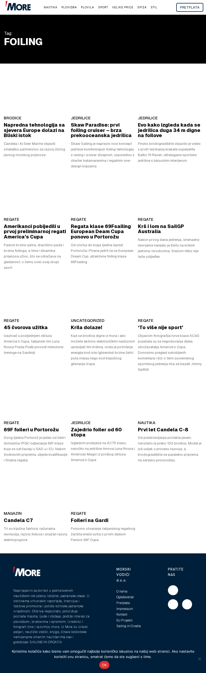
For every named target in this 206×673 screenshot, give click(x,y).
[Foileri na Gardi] (103, 488)
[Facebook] (173, 590)
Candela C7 (18, 520)
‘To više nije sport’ (160, 327)
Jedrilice (81, 117)
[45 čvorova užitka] (36, 295)
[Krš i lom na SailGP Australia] (170, 194)
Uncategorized (87, 320)
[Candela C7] (36, 488)
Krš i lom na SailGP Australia (161, 229)
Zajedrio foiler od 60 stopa (96, 432)
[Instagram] (173, 604)
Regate (11, 219)
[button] (166, 7)
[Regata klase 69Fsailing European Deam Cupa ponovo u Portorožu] (103, 194)
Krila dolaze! (86, 327)
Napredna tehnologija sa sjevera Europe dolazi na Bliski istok (34, 130)
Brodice (12, 117)
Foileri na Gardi (89, 520)
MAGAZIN (13, 513)
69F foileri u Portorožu (31, 429)
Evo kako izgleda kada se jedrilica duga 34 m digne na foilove (169, 130)
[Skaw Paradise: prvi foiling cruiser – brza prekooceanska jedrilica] (103, 92)
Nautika (146, 422)
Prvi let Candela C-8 (163, 429)
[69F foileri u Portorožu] (36, 397)
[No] (199, 658)
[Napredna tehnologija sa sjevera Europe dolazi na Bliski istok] (36, 92)
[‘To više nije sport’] (170, 295)
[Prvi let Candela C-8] (170, 397)
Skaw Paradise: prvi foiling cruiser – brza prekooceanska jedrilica (101, 130)
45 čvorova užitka (26, 327)
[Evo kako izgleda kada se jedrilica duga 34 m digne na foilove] (170, 92)
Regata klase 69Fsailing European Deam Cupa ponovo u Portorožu (101, 231)
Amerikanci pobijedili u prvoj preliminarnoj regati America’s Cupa (35, 231)
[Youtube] (187, 604)
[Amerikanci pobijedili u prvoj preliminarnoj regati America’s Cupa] (36, 194)
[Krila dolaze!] (103, 295)
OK (104, 665)
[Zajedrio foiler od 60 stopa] (103, 397)
